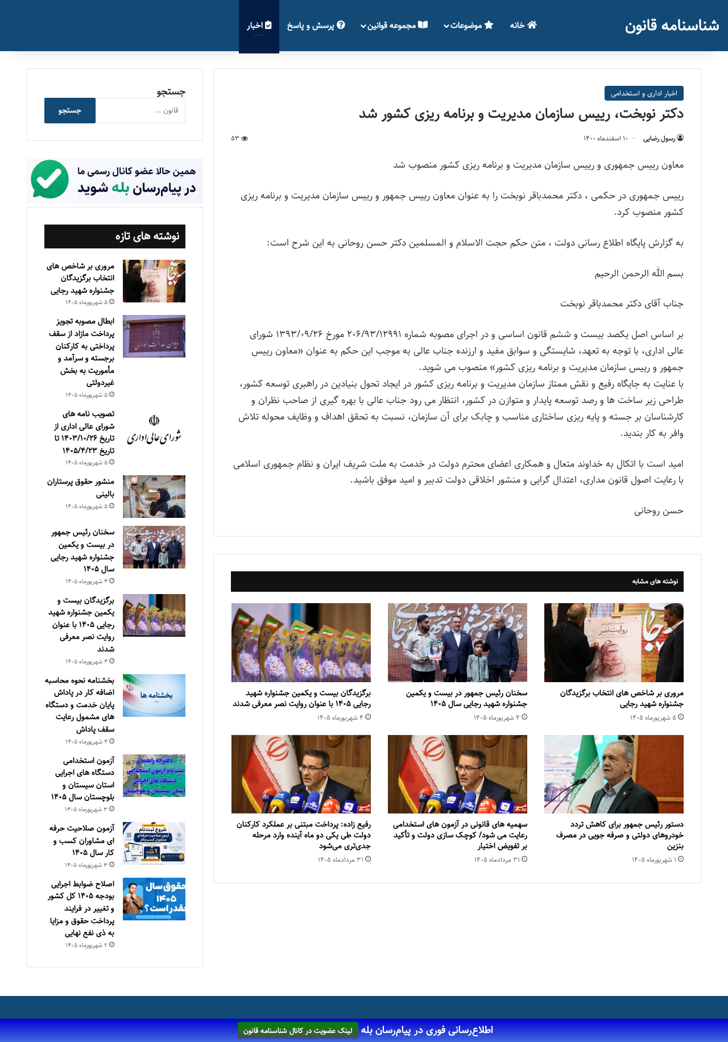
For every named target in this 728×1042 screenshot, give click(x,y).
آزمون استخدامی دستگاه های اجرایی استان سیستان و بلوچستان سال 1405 (82, 779)
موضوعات (467, 25)
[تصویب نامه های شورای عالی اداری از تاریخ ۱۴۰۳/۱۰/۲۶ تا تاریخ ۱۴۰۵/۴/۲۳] (154, 430)
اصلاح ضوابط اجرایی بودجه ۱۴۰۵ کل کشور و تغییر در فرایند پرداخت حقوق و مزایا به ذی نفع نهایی (81, 908)
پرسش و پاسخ (312, 25)
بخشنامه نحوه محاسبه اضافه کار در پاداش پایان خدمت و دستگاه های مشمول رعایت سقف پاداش (79, 705)
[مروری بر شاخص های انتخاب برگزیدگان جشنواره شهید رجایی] (614, 642)
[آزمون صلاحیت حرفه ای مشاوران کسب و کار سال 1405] (154, 843)
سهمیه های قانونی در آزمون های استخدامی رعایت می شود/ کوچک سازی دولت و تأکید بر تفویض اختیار (460, 835)
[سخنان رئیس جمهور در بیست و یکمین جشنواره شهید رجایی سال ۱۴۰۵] (457, 642)
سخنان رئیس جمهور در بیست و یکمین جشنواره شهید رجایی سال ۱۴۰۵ (466, 698)
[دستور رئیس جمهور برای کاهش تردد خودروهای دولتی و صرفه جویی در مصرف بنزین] (614, 774)
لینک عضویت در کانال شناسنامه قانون (298, 1030)
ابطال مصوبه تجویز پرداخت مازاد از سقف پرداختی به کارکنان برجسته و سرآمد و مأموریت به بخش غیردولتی (81, 352)
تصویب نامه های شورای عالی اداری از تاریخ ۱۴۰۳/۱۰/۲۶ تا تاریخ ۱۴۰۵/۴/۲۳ (84, 432)
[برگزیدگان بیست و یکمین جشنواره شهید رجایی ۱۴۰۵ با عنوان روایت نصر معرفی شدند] (301, 642)
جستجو (171, 91)
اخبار (256, 25)
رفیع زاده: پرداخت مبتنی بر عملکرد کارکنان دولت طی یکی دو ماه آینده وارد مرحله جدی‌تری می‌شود (304, 835)
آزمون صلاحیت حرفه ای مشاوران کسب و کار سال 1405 (81, 840)
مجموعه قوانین (392, 25)
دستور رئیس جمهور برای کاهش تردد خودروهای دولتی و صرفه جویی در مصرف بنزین (620, 835)
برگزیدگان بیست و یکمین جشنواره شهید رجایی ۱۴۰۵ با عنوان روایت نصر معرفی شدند (302, 698)
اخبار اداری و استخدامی (644, 93)
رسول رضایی (659, 138)
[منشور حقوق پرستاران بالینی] (154, 496)
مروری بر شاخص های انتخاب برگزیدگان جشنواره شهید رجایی (622, 698)
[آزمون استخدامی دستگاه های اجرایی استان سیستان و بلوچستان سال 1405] (154, 775)
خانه (518, 25)
